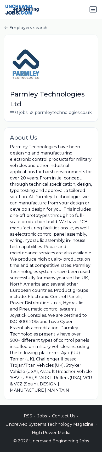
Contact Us (63, 416)
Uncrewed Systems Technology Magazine (49, 424)
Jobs (42, 416)
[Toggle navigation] (93, 9)
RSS (28, 416)
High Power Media (51, 432)
